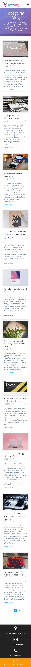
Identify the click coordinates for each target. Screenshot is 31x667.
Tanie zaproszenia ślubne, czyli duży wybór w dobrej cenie (15, 344)
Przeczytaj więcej (8, 89)
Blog (13, 65)
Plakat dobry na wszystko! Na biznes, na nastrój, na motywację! (15, 234)
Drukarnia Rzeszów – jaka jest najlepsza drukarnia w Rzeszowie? (15, 516)
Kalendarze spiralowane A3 (15, 289)
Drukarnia (7, 65)
